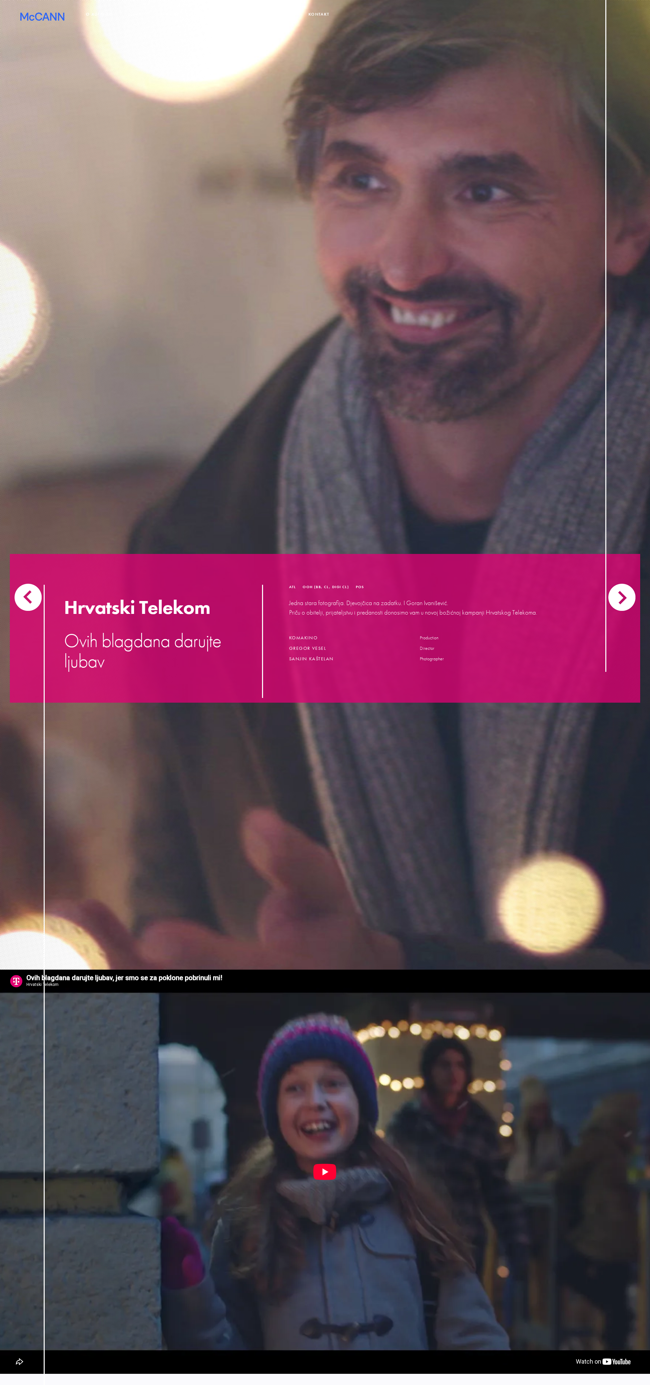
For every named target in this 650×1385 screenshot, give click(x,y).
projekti (206, 15)
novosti (282, 15)
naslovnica (42, 19)
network (168, 15)
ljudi (134, 15)
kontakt (318, 15)
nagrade (244, 15)
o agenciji (99, 15)
